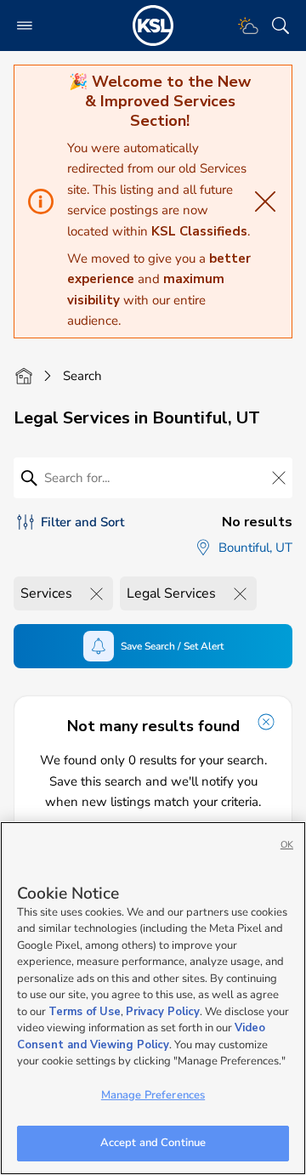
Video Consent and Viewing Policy (141, 1036)
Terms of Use (84, 1011)
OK (286, 844)
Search (82, 375)
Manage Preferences (153, 1095)
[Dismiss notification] (266, 722)
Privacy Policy (163, 1011)
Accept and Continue (153, 1142)
